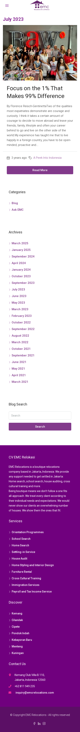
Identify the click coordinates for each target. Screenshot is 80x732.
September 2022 (23, 329)
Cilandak (17, 620)
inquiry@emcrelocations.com (35, 692)
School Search (21, 538)
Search (40, 426)
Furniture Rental (22, 571)
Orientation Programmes (28, 532)
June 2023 (19, 296)
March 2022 (20, 342)
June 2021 (19, 362)
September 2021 (23, 355)
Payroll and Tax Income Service (32, 591)
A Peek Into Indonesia (47, 157)
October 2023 (21, 276)
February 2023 (22, 316)
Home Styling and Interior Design (33, 565)
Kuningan (18, 653)
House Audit (19, 558)
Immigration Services (25, 584)
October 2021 (21, 349)
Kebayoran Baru (22, 639)
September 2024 (23, 256)
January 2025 (21, 250)
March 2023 (20, 309)
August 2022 (20, 335)
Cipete (16, 626)
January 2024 (21, 269)
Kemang (17, 613)
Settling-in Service (23, 552)
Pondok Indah (20, 633)
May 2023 (18, 302)
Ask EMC (17, 209)
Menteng (17, 646)
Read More (40, 170)
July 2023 (18, 289)
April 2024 (19, 263)
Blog (15, 203)
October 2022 (21, 322)
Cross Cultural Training (26, 578)
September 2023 (23, 283)
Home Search (20, 545)
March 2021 (20, 382)
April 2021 (19, 375)
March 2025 (20, 243)
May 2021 (18, 368)
